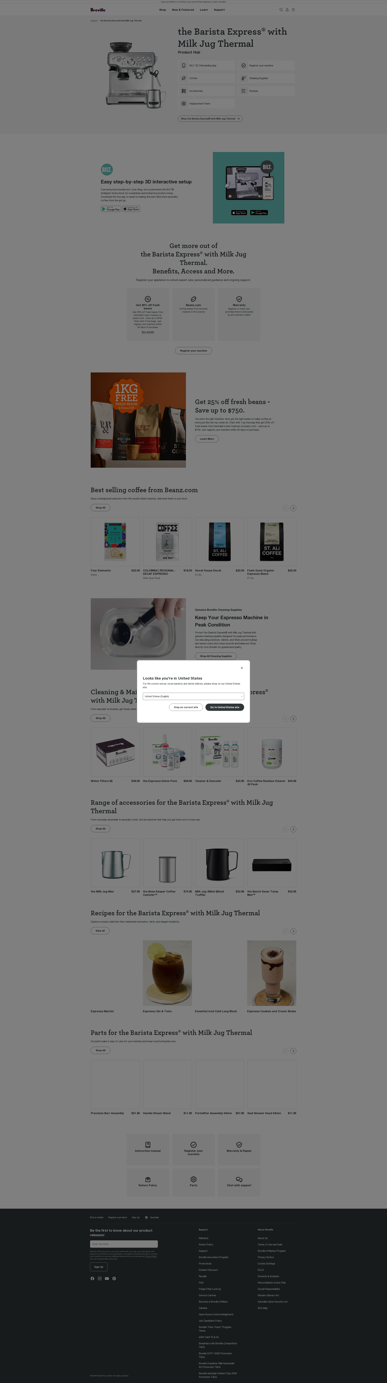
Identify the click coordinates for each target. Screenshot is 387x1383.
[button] (224, 707)
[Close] (242, 668)
